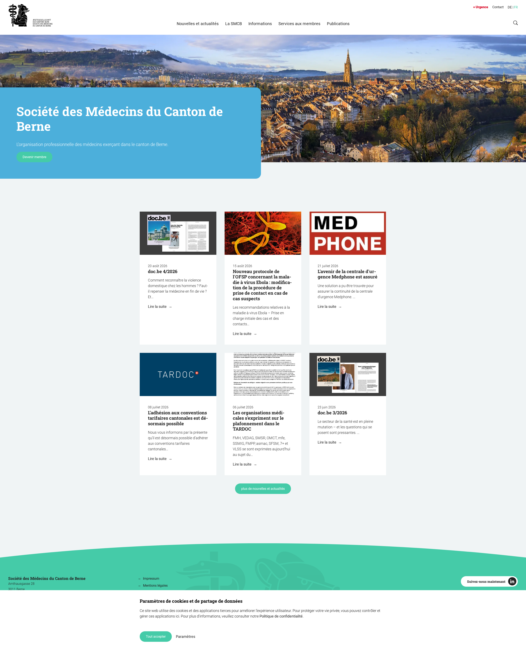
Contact (498, 7)
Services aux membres (299, 23)
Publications (338, 23)
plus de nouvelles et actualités (263, 489)
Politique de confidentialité (281, 616)
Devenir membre (34, 157)
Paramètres (185, 636)
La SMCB (233, 23)
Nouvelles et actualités (198, 23)
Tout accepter (156, 636)
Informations (260, 23)
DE (510, 7)
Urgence (482, 7)
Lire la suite (157, 306)
